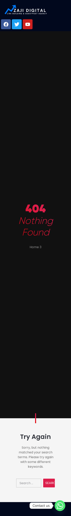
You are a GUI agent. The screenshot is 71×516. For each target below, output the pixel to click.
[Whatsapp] (60, 505)
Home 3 (35, 247)
